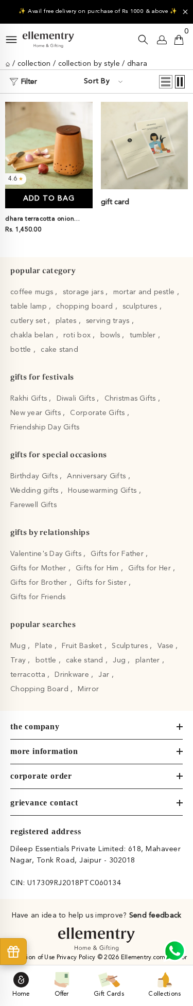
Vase (166, 646)
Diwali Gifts (77, 398)
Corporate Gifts (98, 413)
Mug (19, 646)
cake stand (59, 349)
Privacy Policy (77, 958)
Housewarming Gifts (103, 490)
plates (67, 321)
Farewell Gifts (33, 505)
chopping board (85, 306)
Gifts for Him (98, 568)
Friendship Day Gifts (45, 427)
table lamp (29, 306)
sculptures (141, 306)
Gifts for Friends (38, 597)
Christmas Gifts (131, 398)
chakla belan (33, 335)
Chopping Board (40, 689)
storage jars (84, 292)
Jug (120, 660)
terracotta (28, 674)
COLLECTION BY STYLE (89, 63)
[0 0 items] (179, 39)
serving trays (109, 321)
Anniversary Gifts (97, 476)
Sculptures (131, 646)
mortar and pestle (145, 292)
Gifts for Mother (39, 568)
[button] (165, 81)
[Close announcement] (185, 12)
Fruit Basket (83, 646)
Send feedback (155, 915)
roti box (78, 335)
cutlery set (29, 321)
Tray (19, 660)
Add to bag (49, 198)
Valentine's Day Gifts (46, 554)
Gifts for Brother (39, 582)
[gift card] (144, 145)
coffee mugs (32, 292)
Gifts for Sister (103, 582)
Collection (34, 63)
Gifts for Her (150, 568)
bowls (111, 335)
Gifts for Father (118, 554)
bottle (21, 349)
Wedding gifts (35, 490)
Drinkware (73, 674)
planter (148, 660)
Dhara (137, 63)
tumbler (144, 335)
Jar (104, 674)
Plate (45, 646)
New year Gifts (36, 413)
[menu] (11, 39)
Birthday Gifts (35, 476)
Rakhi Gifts (29, 398)
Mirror (88, 689)
